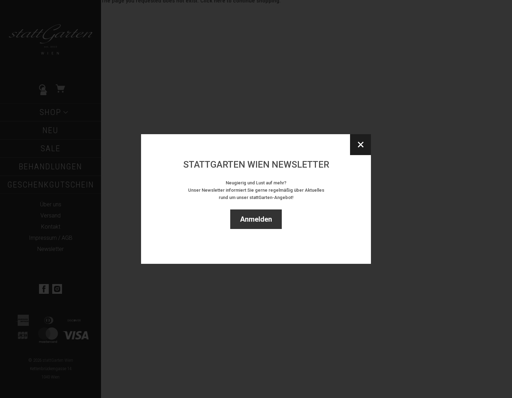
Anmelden (256, 219)
